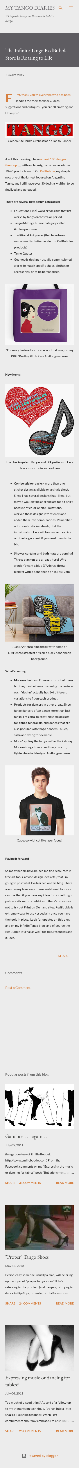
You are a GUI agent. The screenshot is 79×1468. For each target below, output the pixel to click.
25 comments (30, 1431)
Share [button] (63, 956)
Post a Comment (18, 987)
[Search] (60, 7)
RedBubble (47, 171)
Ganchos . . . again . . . (27, 1136)
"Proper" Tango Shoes (27, 1256)
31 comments (30, 1183)
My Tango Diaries (30, 7)
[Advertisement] (39, 1031)
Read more (65, 1183)
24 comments (30, 1303)
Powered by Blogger (42, 1456)
